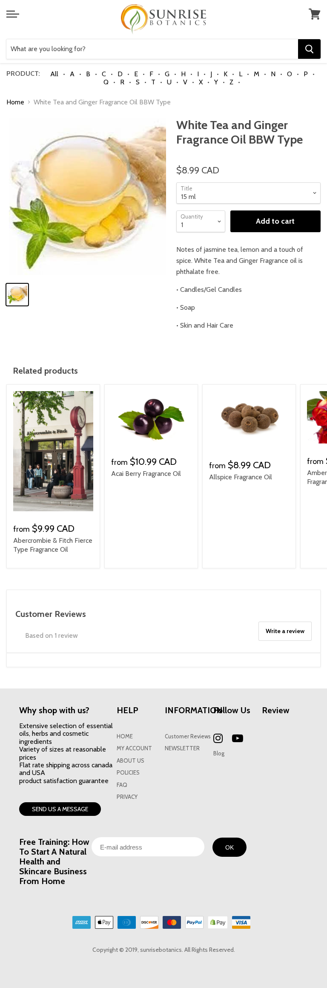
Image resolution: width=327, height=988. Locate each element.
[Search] (309, 49)
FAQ (122, 785)
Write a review (285, 631)
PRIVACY (127, 797)
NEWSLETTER (182, 748)
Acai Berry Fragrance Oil (146, 474)
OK (229, 847)
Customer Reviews (188, 736)
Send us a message (60, 809)
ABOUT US (130, 761)
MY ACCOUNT (134, 748)
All (54, 74)
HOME (125, 736)
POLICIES (128, 772)
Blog (218, 753)
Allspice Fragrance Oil (240, 477)
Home (15, 102)
